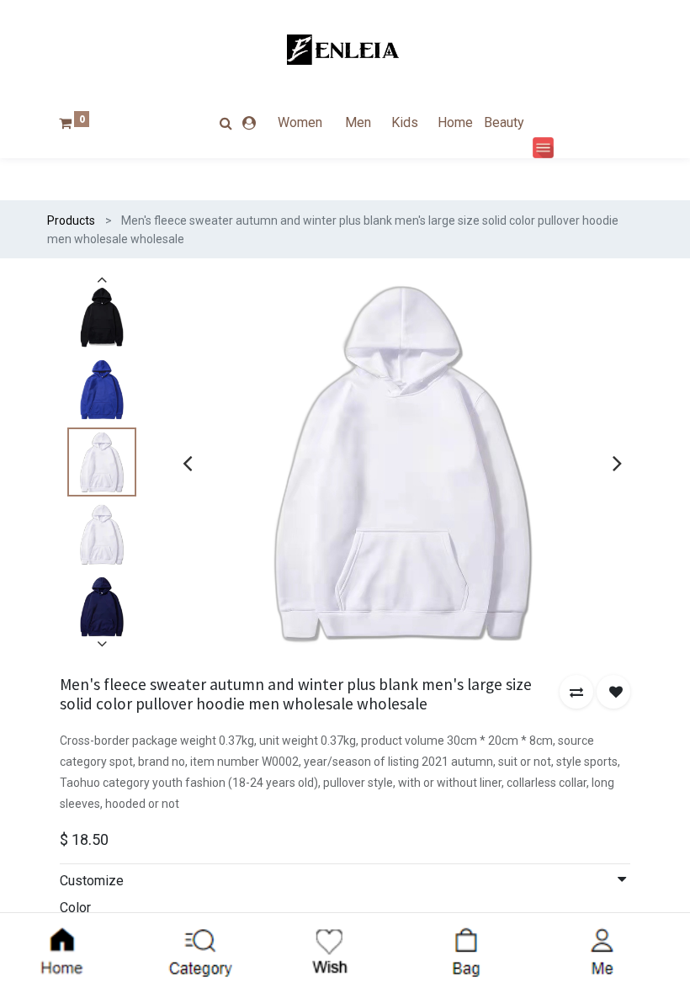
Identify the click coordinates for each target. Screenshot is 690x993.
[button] (576, 692)
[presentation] (187, 462)
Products (71, 220)
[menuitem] (309, 123)
